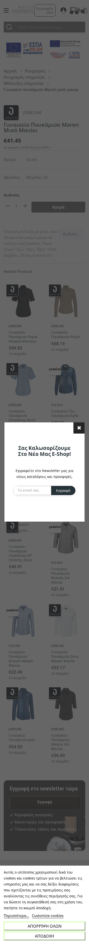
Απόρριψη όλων (45, 926)
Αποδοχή (44, 936)
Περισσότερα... (16, 915)
